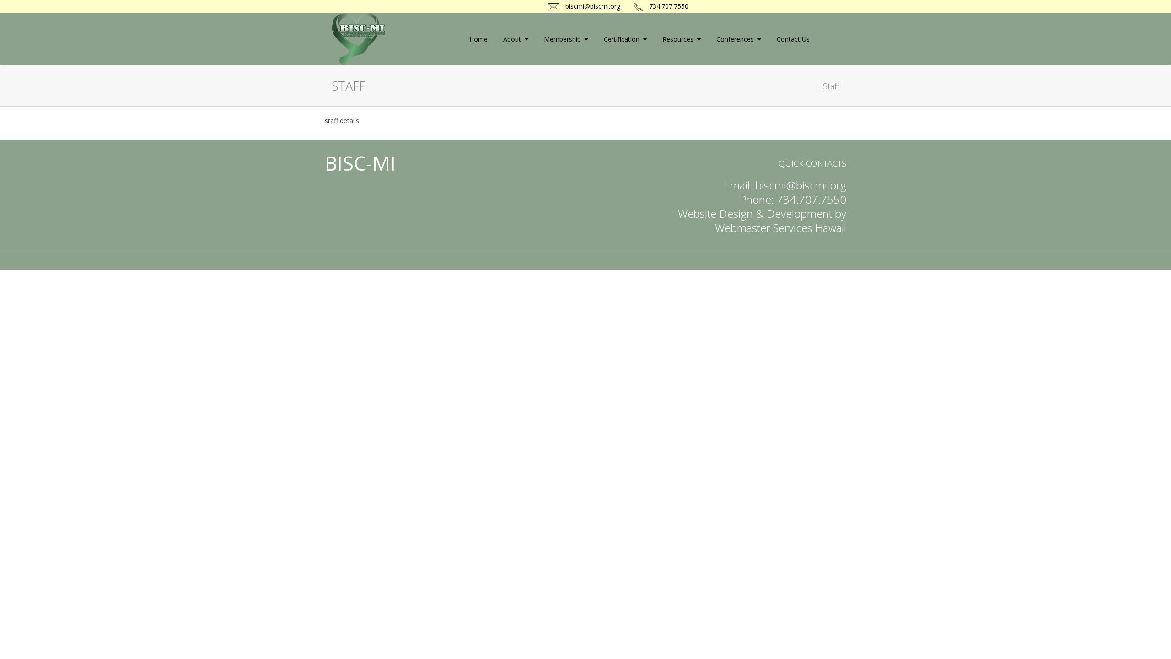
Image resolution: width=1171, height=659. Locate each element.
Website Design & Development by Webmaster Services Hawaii (762, 220)
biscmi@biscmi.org (592, 6)
